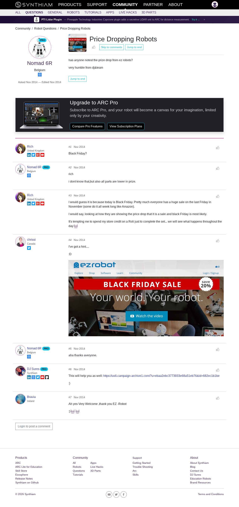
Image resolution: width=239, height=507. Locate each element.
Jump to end (134, 47)
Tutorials (92, 12)
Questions (34, 12)
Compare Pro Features (87, 126)
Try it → (196, 19)
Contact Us (196, 470)
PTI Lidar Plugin (51, 19)
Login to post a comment (34, 426)
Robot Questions (45, 28)
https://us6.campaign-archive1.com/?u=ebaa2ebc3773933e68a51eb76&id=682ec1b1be (161, 375)
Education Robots (200, 478)
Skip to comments (111, 47)
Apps (110, 12)
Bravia (31, 397)
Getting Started (141, 462)
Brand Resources (200, 482)
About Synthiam (199, 462)
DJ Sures (33, 368)
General (55, 12)
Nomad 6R (34, 167)
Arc (134, 470)
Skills (136, 474)
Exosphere (21, 474)
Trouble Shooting (143, 466)
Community (22, 28)
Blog (192, 466)
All (18, 12)
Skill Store (21, 470)
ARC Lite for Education (28, 466)
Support (137, 457)
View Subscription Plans (126, 126)
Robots (73, 12)
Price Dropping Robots (75, 28)
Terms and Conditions (211, 494)
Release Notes (24, 478)
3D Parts (149, 12)
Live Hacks (128, 12)
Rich (30, 146)
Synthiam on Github (27, 482)
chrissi (31, 239)
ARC (18, 462)
